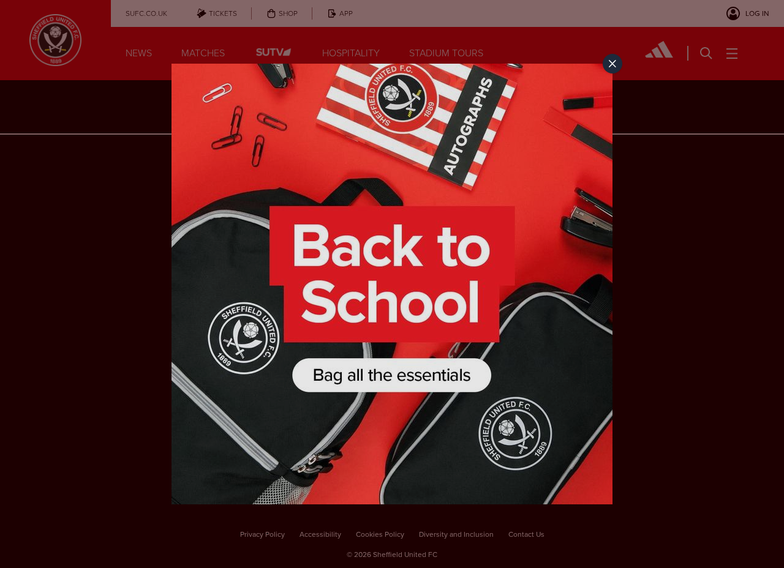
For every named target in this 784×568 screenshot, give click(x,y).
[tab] (612, 64)
